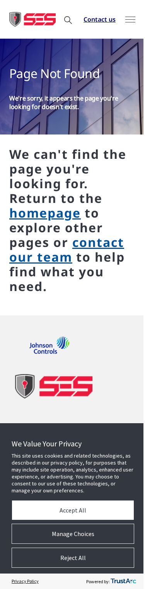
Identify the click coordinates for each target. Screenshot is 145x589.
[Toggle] (130, 19)
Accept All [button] (73, 510)
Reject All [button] (73, 558)
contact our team (66, 249)
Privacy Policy (25, 581)
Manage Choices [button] (73, 534)
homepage (45, 212)
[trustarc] (123, 581)
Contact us (100, 19)
